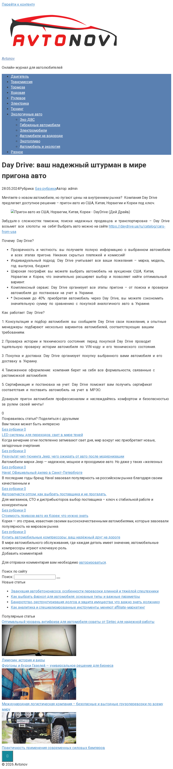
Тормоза (18, 87)
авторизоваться (92, 562)
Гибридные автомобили (40, 125)
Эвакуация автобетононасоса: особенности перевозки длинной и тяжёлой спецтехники (85, 591)
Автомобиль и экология (40, 146)
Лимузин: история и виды (23, 660)
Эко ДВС (27, 119)
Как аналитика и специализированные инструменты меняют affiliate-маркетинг (78, 607)
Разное (17, 152)
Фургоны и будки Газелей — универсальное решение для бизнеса (57, 665)
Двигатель (20, 76)
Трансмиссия (21, 82)
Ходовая (18, 93)
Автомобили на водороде (41, 136)
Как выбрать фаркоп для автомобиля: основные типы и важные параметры (75, 596)
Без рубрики (45, 188)
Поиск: (8, 577)
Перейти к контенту (18, 4)
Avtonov (8, 58)
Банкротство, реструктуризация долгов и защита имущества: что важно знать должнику (85, 602)
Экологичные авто (26, 114)
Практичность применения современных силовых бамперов (53, 748)
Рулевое (18, 98)
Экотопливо (30, 141)
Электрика (20, 103)
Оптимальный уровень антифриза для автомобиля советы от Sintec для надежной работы (78, 622)
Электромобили (33, 130)
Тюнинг (17, 109)
